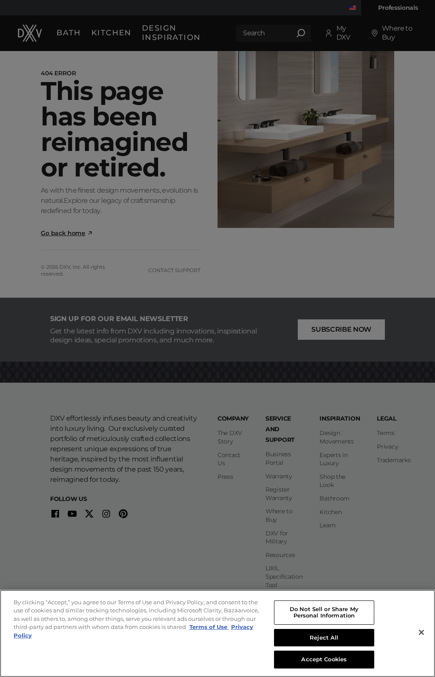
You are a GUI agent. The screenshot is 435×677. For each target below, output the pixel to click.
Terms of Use (209, 626)
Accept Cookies (324, 659)
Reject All (324, 637)
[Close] (421, 632)
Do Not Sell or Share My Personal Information (324, 612)
